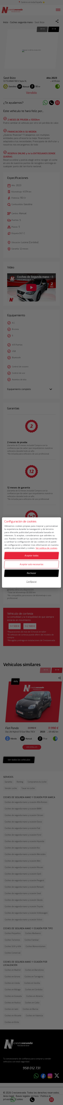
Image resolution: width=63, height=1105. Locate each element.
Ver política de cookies (46, 548)
